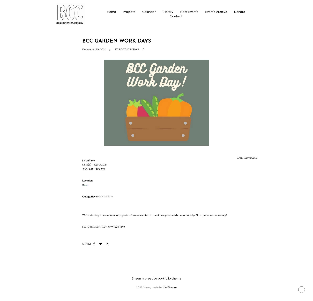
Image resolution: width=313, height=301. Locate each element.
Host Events (189, 12)
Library (168, 12)
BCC (85, 184)
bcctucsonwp (129, 49)
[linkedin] (107, 243)
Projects (129, 12)
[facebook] (94, 243)
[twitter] (100, 243)
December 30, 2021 (93, 49)
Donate (239, 12)
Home (111, 12)
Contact (176, 16)
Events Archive (216, 12)
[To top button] (301, 289)
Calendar (149, 12)
